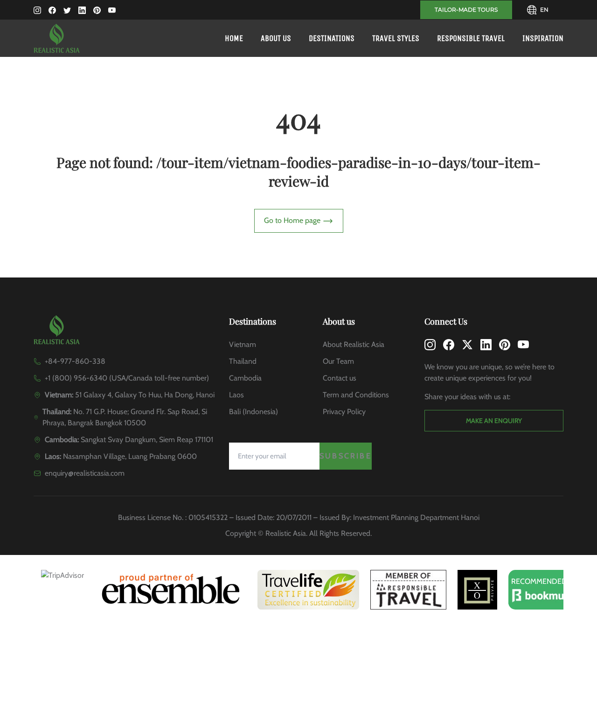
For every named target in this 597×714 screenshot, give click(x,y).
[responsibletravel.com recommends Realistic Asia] (408, 590)
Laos (236, 394)
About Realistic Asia (353, 344)
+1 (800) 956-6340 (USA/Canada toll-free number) (127, 378)
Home (234, 38)
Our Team (338, 361)
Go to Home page (293, 220)
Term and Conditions (356, 394)
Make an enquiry (494, 420)
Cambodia (245, 378)
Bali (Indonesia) (253, 411)
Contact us (339, 378)
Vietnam (242, 344)
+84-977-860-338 (75, 361)
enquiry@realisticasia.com (85, 473)
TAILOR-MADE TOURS (466, 9)
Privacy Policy (344, 411)
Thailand (243, 361)
